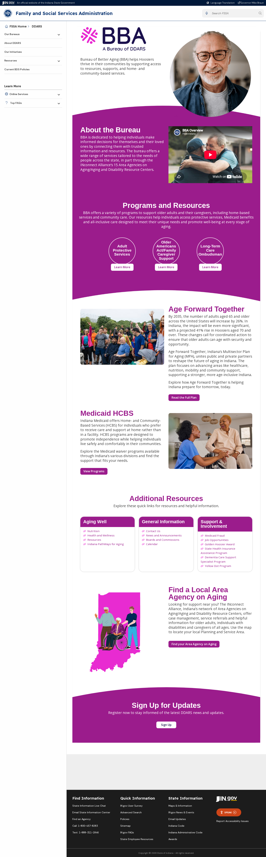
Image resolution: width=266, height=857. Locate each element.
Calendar (152, 544)
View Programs (93, 471)
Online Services (18, 94)
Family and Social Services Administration (64, 13)
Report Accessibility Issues (232, 821)
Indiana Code (176, 825)
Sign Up (168, 725)
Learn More (122, 267)
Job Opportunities (217, 540)
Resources (10, 60)
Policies (124, 819)
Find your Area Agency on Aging (195, 644)
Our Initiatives (13, 51)
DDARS (37, 26)
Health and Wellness (101, 535)
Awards (172, 839)
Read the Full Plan (184, 398)
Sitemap (125, 825)
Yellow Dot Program (218, 566)
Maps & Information (180, 805)
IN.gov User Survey (131, 805)
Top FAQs (16, 103)
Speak (228, 812)
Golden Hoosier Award (220, 544)
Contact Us (153, 531)
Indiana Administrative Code (185, 832)
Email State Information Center (91, 812)
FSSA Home (18, 26)
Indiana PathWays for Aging (105, 544)
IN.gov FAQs (127, 832)
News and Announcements (164, 535)
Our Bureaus (12, 34)
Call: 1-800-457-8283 (85, 825)
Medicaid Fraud (215, 535)
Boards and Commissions (162, 539)
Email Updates (177, 819)
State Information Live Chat (89, 805)
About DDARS (12, 43)
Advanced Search (131, 812)
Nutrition (93, 531)
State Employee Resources (136, 839)
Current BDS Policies (16, 69)
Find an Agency (81, 819)
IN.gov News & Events (181, 812)
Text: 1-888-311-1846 (85, 832)
